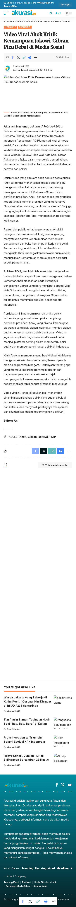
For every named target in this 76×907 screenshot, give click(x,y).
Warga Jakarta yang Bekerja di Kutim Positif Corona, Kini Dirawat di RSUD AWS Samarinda (27, 701)
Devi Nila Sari (13, 729)
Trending (24, 27)
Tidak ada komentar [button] (57, 465)
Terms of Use (10, 6)
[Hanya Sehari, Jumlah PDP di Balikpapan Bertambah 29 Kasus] (63, 759)
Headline (10, 27)
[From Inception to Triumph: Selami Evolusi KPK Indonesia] (63, 741)
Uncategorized (45, 868)
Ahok (22, 436)
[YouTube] (69, 785)
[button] (65, 5)
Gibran (32, 436)
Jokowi (43, 436)
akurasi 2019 (23, 66)
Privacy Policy (43, 3)
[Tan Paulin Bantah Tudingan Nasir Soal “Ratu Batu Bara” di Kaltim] (63, 723)
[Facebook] (57, 785)
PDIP (52, 436)
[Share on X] (18, 57)
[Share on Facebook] (12, 57)
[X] (62, 785)
